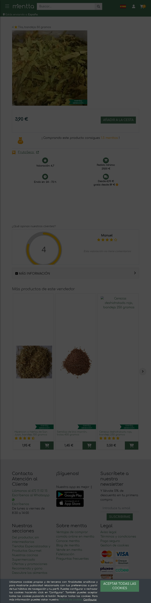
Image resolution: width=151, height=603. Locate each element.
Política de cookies (70, 599)
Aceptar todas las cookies (119, 586)
